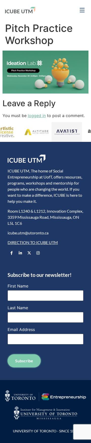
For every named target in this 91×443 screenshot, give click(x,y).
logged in (37, 115)
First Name (18, 286)
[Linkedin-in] (20, 253)
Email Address (21, 329)
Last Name (18, 308)
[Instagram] (38, 253)
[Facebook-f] (11, 253)
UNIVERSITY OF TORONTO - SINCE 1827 (45, 431)
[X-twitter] (29, 253)
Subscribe (24, 360)
